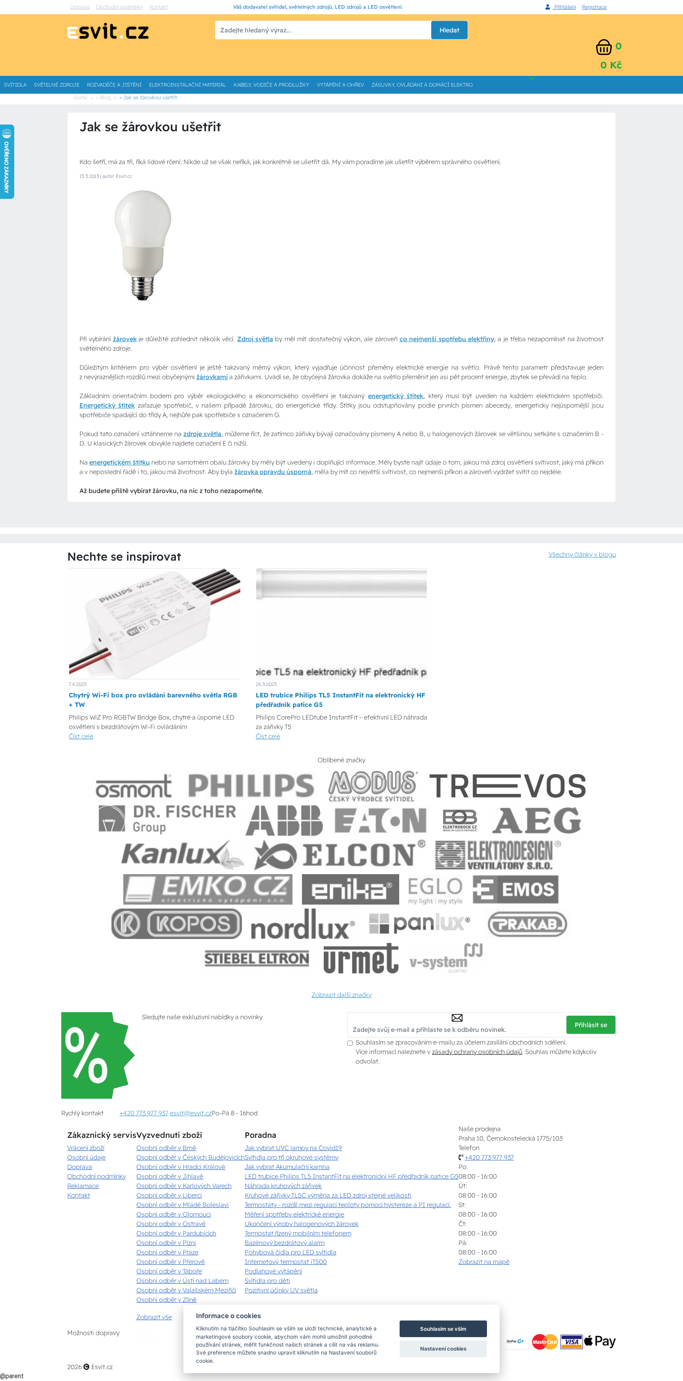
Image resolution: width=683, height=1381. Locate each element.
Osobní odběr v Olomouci (173, 1214)
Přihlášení (564, 7)
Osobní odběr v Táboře (169, 1271)
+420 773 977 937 (143, 1113)
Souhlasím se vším (443, 1329)
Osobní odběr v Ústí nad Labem (182, 1281)
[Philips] (252, 786)
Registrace (594, 7)
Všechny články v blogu (582, 554)
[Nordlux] (303, 924)
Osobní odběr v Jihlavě (169, 1176)
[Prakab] (528, 924)
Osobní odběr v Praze (167, 1252)
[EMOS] (516, 889)
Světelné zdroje (56, 84)
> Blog (103, 97)
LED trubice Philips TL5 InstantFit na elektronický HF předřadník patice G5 (351, 1176)
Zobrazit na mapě (483, 1262)
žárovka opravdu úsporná (272, 472)
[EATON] (381, 820)
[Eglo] (435, 889)
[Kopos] (176, 924)
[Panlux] (419, 924)
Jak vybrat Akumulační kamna (287, 1167)
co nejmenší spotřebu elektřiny (447, 339)
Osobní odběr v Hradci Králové (180, 1167)
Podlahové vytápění (273, 1271)
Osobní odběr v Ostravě (171, 1224)
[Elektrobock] (460, 820)
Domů (80, 97)
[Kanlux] (183, 855)
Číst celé (81, 736)
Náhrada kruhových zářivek (283, 1186)
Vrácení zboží (85, 1148)
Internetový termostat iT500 (286, 1262)
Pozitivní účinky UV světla (281, 1290)
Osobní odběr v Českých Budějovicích (190, 1157)
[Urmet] (361, 958)
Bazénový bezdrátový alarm (285, 1243)
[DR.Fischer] (167, 820)
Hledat (449, 30)
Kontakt (158, 7)
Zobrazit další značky (341, 995)
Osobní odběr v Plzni (166, 1243)
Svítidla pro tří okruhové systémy (291, 1157)
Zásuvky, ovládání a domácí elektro (422, 84)
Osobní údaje (86, 1157)
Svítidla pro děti (267, 1281)
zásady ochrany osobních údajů (477, 1052)
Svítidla (15, 84)
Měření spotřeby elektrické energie (294, 1214)
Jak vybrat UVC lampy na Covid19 (293, 1148)
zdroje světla (202, 434)
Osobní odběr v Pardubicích (176, 1233)
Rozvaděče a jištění (114, 84)
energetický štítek (395, 396)
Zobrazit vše (154, 1317)
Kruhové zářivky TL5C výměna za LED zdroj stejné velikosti (328, 1195)
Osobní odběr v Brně (166, 1148)
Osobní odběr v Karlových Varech (184, 1186)
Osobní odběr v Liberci (169, 1195)
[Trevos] (509, 786)
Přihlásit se (591, 1025)
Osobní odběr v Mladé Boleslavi (182, 1205)
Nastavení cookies (443, 1348)
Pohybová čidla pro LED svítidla (290, 1252)
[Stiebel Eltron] (257, 958)
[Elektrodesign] (498, 855)
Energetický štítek (107, 405)
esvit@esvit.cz (190, 1113)
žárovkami (212, 377)
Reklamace (83, 1186)
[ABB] (284, 820)
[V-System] (445, 958)
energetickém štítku (119, 462)
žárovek (125, 339)
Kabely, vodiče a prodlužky (271, 84)
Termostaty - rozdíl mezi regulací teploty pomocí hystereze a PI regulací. (348, 1205)
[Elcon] (339, 855)
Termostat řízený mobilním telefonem (298, 1233)
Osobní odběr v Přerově (170, 1262)
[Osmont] (133, 786)
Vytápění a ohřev (340, 84)
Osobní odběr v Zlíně (166, 1300)
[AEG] (537, 820)
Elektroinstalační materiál (187, 84)
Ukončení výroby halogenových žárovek (301, 1224)
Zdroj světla (255, 339)
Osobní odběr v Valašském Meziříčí (186, 1290)
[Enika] (350, 889)
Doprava (80, 7)
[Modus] (373, 786)
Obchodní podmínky (119, 7)
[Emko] (207, 889)
